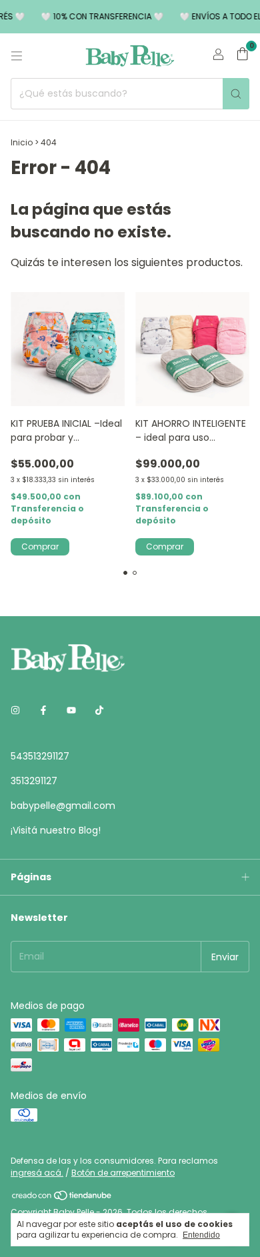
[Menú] (17, 56)
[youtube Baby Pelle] (71, 711)
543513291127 (40, 756)
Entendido (201, 1235)
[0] (242, 56)
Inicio (22, 142)
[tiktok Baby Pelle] (99, 711)
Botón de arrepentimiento (123, 1172)
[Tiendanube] (62, 1198)
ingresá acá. (37, 1172)
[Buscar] (236, 93)
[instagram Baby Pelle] (15, 711)
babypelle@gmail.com (63, 805)
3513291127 (34, 781)
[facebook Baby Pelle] (43, 711)
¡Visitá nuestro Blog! (56, 830)
